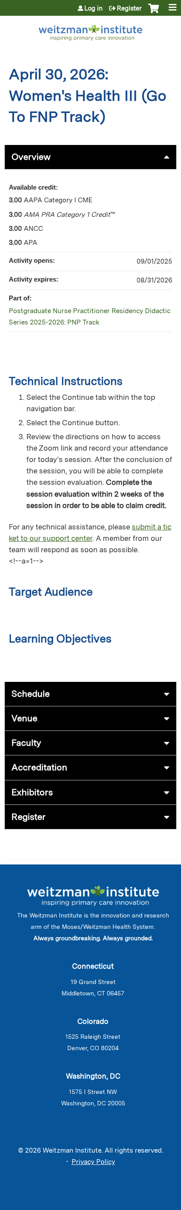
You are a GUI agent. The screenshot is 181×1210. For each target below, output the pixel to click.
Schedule (30, 693)
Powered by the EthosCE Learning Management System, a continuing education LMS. (145, 1203)
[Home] (90, 31)
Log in (93, 8)
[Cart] (153, 13)
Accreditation (39, 767)
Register (129, 8)
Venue (24, 718)
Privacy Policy (93, 1162)
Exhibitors (32, 792)
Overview (31, 157)
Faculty (26, 742)
